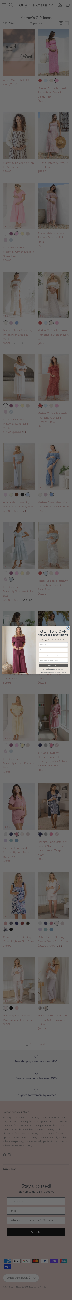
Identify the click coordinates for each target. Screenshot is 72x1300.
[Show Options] (66, 655)
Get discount (53, 665)
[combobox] (52, 655)
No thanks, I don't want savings (53, 669)
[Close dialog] (68, 628)
